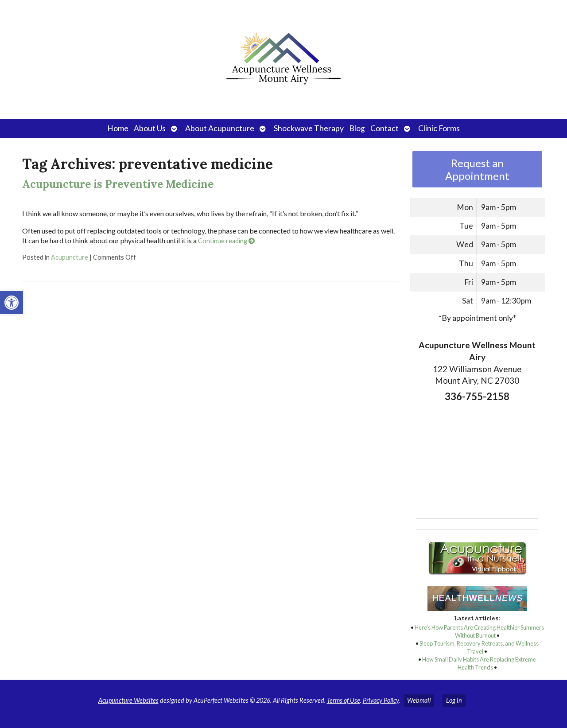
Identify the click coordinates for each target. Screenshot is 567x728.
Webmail (419, 700)
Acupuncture (69, 257)
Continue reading (223, 241)
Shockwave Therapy (309, 128)
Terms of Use (343, 700)
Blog (357, 128)
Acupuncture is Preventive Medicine (118, 184)
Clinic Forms (439, 128)
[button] (11, 302)
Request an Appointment (477, 169)
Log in (454, 700)
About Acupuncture (219, 128)
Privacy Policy (381, 700)
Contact (384, 128)
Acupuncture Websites (128, 700)
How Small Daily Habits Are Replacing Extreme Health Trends (479, 663)
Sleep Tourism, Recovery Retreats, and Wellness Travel (479, 647)
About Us (150, 128)
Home (117, 128)
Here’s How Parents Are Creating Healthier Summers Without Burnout (479, 631)
